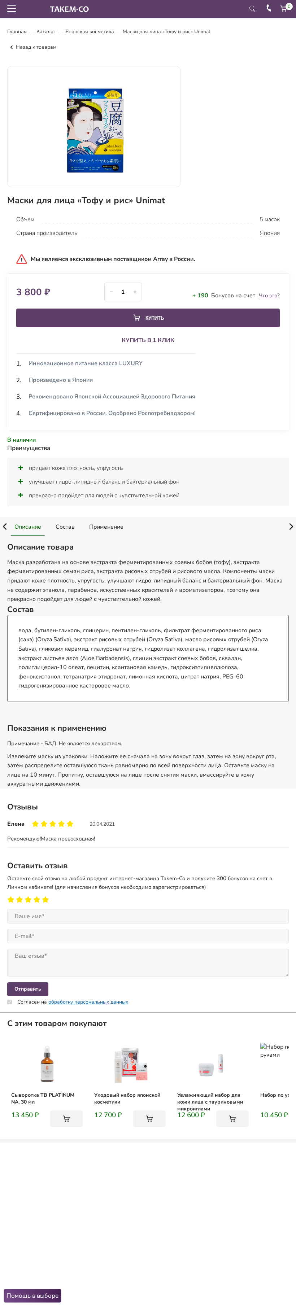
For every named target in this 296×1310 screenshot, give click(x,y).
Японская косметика (89, 31)
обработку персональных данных (88, 1002)
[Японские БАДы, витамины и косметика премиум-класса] (67, 9)
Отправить (27, 989)
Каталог (46, 31)
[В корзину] (66, 1118)
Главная (17, 31)
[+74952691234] (269, 9)
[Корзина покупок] (283, 8)
